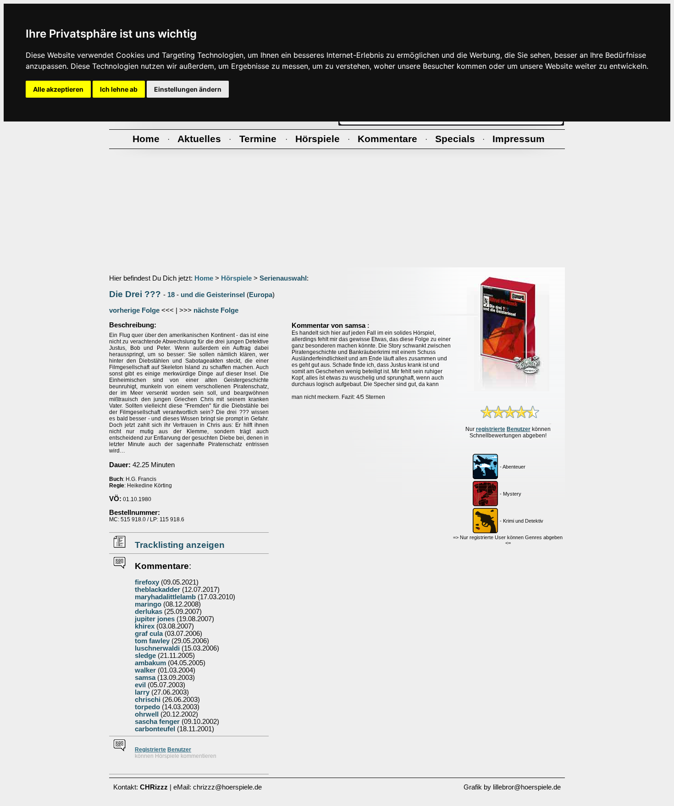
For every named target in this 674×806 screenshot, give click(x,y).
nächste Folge (215, 310)
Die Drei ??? (135, 294)
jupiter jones (155, 619)
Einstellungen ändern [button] (187, 89)
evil (140, 685)
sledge (145, 655)
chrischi (147, 699)
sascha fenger (157, 721)
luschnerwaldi (157, 648)
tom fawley (152, 641)
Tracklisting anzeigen (180, 545)
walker (145, 670)
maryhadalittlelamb (165, 597)
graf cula (149, 633)
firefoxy (147, 582)
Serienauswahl (283, 278)
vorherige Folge (134, 310)
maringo (148, 604)
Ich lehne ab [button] (119, 89)
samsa (145, 677)
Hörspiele (236, 278)
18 (171, 294)
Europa (260, 294)
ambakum (150, 663)
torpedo (147, 707)
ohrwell (147, 714)
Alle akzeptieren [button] (58, 89)
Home (203, 278)
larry (142, 692)
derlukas (148, 611)
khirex (145, 626)
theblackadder (157, 589)
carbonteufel (155, 729)
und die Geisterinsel (213, 294)
